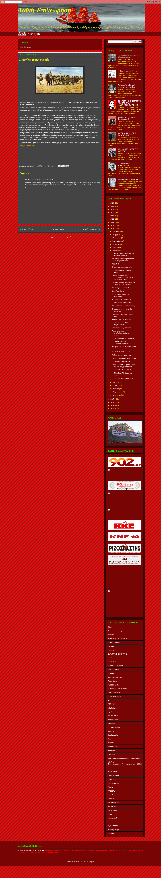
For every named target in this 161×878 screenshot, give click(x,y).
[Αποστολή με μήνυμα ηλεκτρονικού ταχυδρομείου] (59, 166)
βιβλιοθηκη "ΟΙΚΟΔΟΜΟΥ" (118, 639)
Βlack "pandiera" (118, 291)
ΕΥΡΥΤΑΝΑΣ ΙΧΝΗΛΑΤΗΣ (117, 654)
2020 (112, 222)
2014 (112, 409)
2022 (112, 216)
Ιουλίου (115, 247)
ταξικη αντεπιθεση (114, 696)
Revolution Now (114, 818)
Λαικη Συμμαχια (113, 669)
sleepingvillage (113, 829)
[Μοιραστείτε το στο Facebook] (65, 166)
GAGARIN (111, 754)
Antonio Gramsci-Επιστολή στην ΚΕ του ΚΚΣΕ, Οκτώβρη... (124, 284)
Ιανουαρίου (116, 395)
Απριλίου (116, 385)
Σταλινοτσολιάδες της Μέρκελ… (123, 338)
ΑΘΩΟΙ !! (115, 264)
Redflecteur (112, 806)
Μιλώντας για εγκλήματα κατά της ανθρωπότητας (123, 260)
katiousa (111, 768)
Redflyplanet (112, 810)
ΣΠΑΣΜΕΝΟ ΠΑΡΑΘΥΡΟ (117, 689)
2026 (112, 203)
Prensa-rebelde (113, 783)
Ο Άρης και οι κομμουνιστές (122, 267)
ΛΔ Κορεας (112, 673)
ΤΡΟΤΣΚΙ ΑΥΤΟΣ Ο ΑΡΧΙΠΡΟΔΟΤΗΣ (125, 164)
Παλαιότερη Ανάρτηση (91, 229)
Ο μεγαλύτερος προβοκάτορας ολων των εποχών (123, 254)
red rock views (113, 802)
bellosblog (111, 723)
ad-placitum (112, 708)
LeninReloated (113, 776)
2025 (112, 206)
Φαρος (110, 700)
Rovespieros (112, 822)
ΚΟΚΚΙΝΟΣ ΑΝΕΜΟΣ (116, 666)
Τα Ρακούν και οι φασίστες (121, 319)
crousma (111, 731)
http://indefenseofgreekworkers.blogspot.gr (124, 758)
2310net (111, 627)
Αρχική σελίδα (58, 229)
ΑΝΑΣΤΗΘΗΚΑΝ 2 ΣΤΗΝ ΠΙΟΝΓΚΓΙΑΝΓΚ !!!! (127, 134)
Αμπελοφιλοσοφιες (115, 631)
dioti (109, 739)
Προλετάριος (112, 681)
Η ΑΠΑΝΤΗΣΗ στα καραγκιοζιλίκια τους (120, 342)
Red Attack (112, 795)
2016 (112, 402)
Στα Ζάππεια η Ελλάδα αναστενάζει (120, 295)
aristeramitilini (113, 716)
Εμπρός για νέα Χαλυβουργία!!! (123, 378)
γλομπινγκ (111, 650)
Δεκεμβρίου (116, 231)
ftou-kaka (111, 750)
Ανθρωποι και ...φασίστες (121, 355)
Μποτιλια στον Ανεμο (115, 677)
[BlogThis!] (61, 166)
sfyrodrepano (113, 826)
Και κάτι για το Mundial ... (121, 288)
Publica (110, 787)
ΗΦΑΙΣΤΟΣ (112, 662)
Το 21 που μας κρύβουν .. (127, 71)
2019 (112, 225)
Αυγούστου (116, 244)
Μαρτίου (115, 389)
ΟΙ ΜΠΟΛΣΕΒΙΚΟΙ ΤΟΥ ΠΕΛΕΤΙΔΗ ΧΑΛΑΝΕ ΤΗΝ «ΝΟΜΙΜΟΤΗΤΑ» (122, 277)
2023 (112, 212)
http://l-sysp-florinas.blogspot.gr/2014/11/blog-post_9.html (125, 763)
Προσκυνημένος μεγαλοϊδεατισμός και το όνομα (121, 333)
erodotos (111, 743)
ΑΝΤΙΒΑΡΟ (112, 635)
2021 (112, 219)
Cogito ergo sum (114, 727)
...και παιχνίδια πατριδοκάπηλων (124, 358)
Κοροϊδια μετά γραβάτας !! (121, 299)
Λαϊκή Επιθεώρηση (44, 11)
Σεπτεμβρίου (117, 241)
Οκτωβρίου (116, 238)
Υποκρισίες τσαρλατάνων (121, 328)
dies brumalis (113, 735)
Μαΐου (115, 382)
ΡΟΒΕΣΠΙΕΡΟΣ (114, 685)
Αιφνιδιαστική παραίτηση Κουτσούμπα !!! (127, 118)
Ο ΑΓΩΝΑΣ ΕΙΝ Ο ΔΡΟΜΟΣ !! (123, 370)
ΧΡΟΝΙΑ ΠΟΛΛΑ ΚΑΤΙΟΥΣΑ (122, 352)
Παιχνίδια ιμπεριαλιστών (121, 361)
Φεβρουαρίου (117, 392)
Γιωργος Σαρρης (114, 642)
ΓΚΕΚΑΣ (111, 646)
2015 (112, 405)
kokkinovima (112, 772)
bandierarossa (113, 720)
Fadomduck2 (113, 746)
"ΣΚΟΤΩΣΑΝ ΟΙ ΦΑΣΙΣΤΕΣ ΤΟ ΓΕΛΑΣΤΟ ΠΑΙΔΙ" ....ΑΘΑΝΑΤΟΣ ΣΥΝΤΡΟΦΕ (129, 103)
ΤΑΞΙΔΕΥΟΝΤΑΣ (114, 692)
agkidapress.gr (113, 712)
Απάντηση (28, 188)
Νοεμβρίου (116, 235)
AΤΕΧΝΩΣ (112, 704)
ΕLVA (110, 658)
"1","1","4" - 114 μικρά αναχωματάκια (120, 324)
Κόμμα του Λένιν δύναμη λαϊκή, (123, 306)
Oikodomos (112, 779)
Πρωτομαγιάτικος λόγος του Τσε (129, 179)
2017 (112, 399)
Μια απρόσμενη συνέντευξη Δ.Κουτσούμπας (128, 56)
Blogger (91, 862)
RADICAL (111, 791)
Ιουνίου (115, 251)
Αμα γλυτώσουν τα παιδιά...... (123, 303)
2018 (112, 229)
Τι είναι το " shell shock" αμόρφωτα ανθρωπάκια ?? (127, 86)
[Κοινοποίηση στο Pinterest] (68, 166)
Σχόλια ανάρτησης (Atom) (64, 237)
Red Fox (111, 799)
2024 (112, 209)
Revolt (110, 814)
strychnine (112, 833)
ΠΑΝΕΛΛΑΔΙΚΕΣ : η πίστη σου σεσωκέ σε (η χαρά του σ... (123, 365)
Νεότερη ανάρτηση (27, 229)
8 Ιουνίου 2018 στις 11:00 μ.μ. (43, 179)
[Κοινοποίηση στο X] (63, 166)
